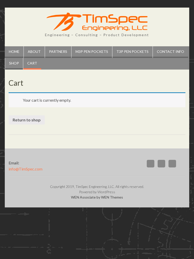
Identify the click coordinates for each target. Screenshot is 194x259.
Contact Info (170, 51)
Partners (58, 51)
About (34, 51)
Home (14, 51)
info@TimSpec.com (25, 168)
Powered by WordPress (97, 192)
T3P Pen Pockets (132, 51)
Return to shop (27, 119)
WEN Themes (112, 197)
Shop (14, 63)
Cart (32, 63)
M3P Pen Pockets (92, 51)
